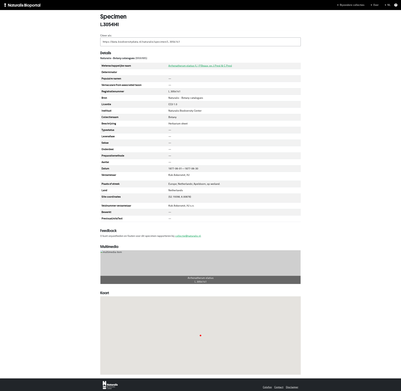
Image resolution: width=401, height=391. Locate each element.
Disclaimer (292, 387)
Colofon (267, 387)
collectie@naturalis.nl (188, 236)
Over (376, 5)
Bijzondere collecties (352, 5)
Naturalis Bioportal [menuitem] (24, 5)
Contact (278, 387)
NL (389, 5)
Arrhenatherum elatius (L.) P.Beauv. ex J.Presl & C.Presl (200, 66)
